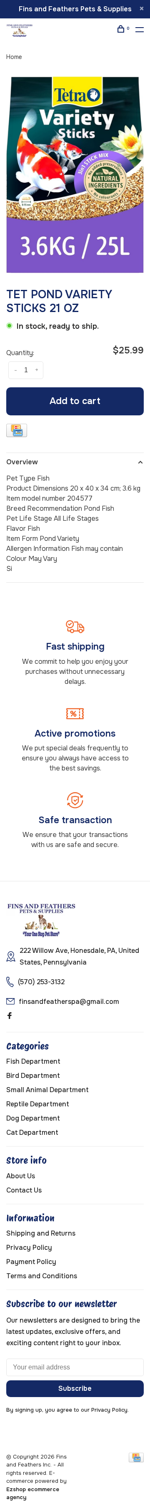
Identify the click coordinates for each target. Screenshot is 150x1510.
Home (14, 57)
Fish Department (33, 1061)
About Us (20, 1176)
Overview (22, 462)
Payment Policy (31, 1261)
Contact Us (24, 1190)
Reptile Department (37, 1104)
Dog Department (33, 1118)
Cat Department (32, 1132)
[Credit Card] (16, 432)
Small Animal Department (47, 1089)
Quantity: (20, 352)
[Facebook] (9, 1016)
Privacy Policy (29, 1247)
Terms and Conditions (41, 1276)
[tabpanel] (75, 175)
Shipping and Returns (40, 1233)
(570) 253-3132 (41, 982)
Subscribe (75, 1388)
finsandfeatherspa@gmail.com (69, 1001)
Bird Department (33, 1075)
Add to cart (75, 401)
